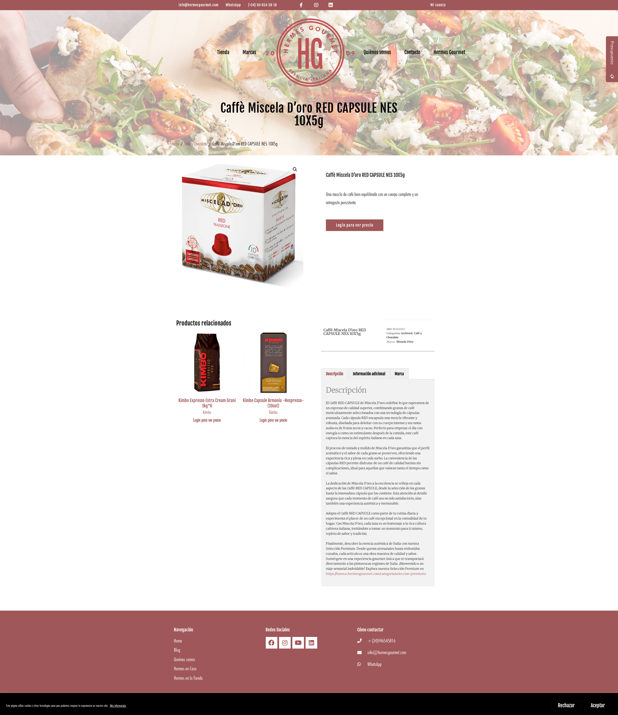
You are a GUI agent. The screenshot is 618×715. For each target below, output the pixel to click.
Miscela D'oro (404, 341)
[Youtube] (298, 643)
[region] (309, 704)
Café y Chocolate (195, 144)
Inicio (175, 144)
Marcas (249, 52)
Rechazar (566, 705)
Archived (407, 333)
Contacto (412, 52)
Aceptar (598, 705)
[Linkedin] (311, 643)
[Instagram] (285, 643)
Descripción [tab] (334, 373)
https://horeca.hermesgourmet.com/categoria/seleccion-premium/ (376, 574)
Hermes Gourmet (449, 52)
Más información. (118, 706)
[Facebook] (272, 643)
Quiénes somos (377, 52)
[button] (295, 169)
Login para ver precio (207, 420)
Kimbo (207, 412)
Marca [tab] (399, 373)
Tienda (223, 52)
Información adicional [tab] (369, 373)
